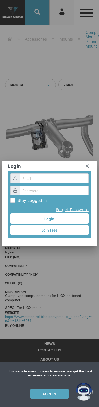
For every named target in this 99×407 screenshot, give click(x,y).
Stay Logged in (32, 200)
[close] (87, 166)
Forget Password (72, 209)
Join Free (49, 230)
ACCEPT (49, 394)
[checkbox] (12, 200)
